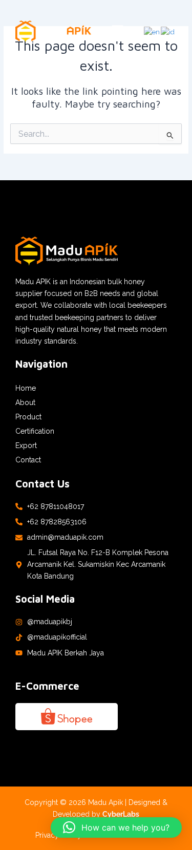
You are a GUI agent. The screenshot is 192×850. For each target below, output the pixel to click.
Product (28, 417)
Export (26, 445)
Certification (34, 431)
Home (25, 388)
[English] (152, 31)
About (25, 402)
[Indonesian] (168, 31)
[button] (117, 31)
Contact (28, 460)
